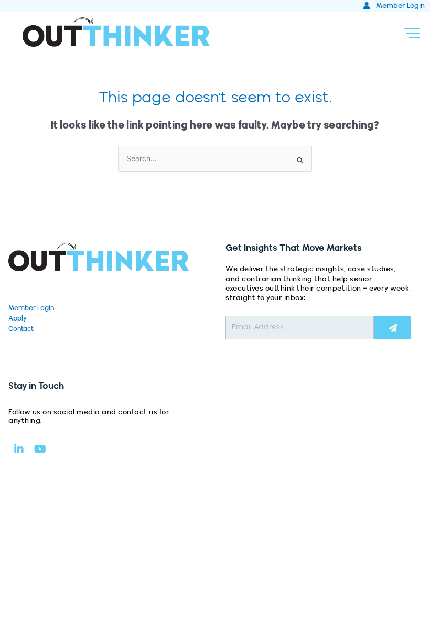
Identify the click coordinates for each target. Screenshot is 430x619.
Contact (21, 329)
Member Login (31, 308)
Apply (17, 318)
